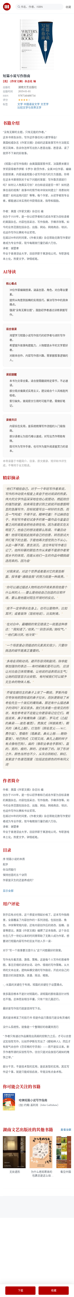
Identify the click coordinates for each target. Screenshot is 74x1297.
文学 (20, 104)
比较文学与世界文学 (29, 107)
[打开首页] (8, 6)
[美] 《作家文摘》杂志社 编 (19, 81)
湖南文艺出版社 (27, 87)
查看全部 (66, 1129)
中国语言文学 (32, 104)
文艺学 (45, 104)
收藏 (68, 7)
